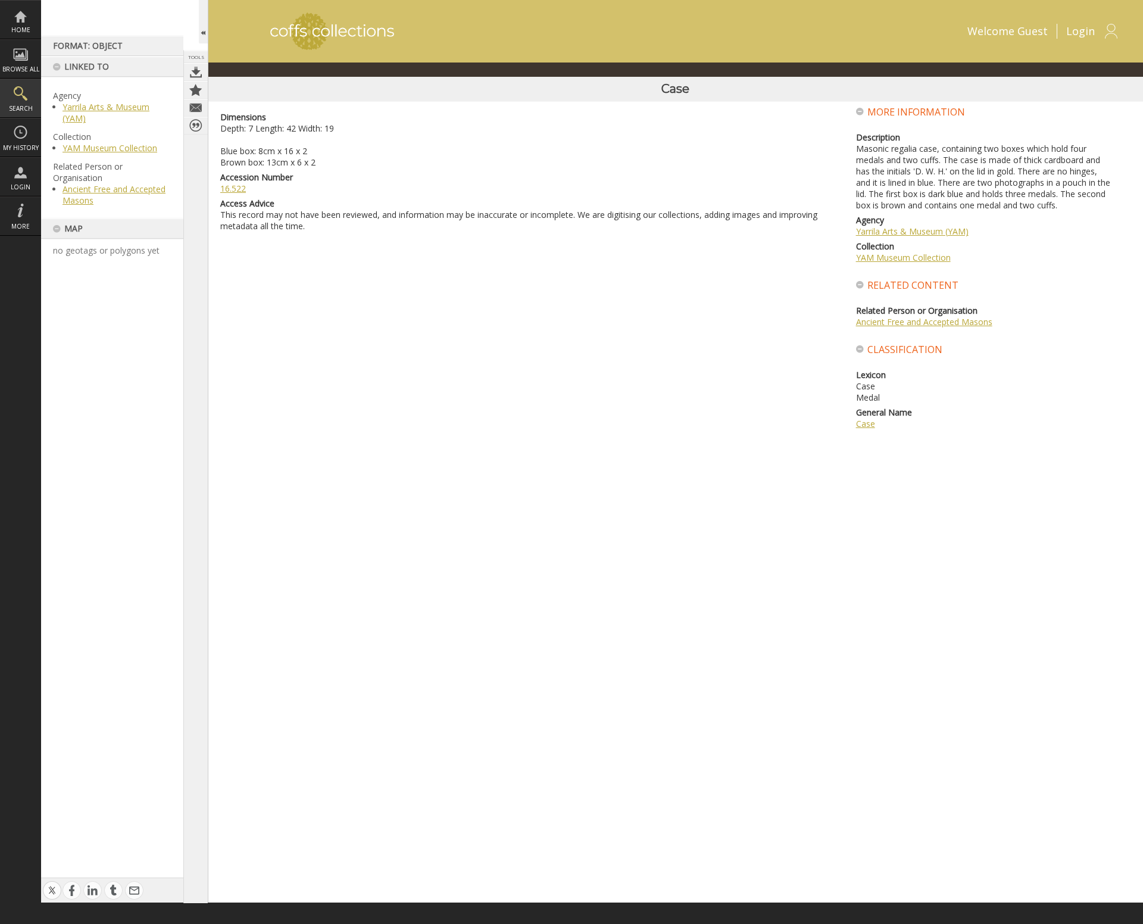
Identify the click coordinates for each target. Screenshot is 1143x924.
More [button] (20, 226)
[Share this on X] (52, 884)
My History (21, 147)
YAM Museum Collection (110, 148)
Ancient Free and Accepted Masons (924, 321)
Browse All (20, 69)
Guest (1032, 31)
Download (196, 72)
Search (21, 108)
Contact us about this (196, 108)
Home (20, 30)
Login (20, 187)
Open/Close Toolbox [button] (203, 21)
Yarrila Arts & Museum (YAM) (912, 231)
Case (865, 423)
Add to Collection (196, 90)
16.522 (233, 188)
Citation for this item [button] (196, 126)
